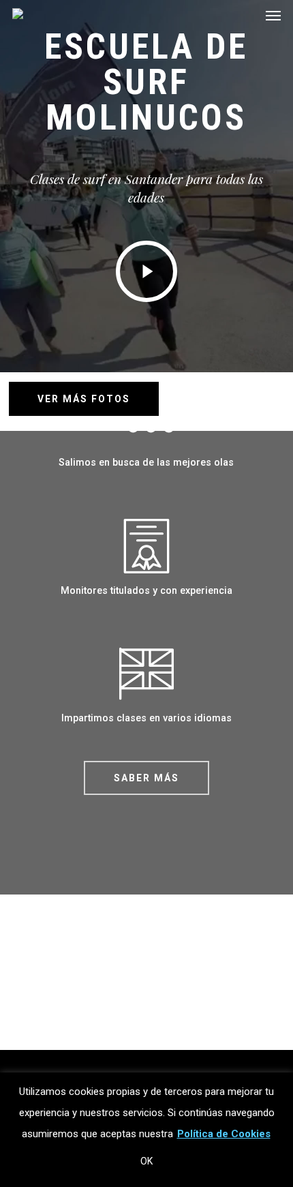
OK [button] (146, 1161)
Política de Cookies (224, 1134)
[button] (146, 778)
